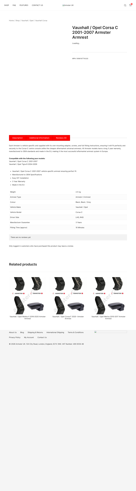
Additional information (39, 138)
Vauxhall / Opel (27, 20)
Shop (18, 20)
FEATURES (24, 5)
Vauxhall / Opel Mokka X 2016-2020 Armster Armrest (28, 317)
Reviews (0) (61, 138)
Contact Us (42, 337)
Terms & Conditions (76, 332)
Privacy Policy (14, 337)
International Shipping (55, 332)
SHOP (6, 5)
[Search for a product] (125, 5)
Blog (22, 332)
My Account (29, 337)
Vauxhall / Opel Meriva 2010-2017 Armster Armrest (108, 317)
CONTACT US (37, 5)
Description (17, 138)
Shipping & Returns (35, 332)
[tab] (17, 138)
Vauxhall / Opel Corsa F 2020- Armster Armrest (68, 317)
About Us (13, 332)
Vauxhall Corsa (41, 20)
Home (11, 20)
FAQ (14, 5)
